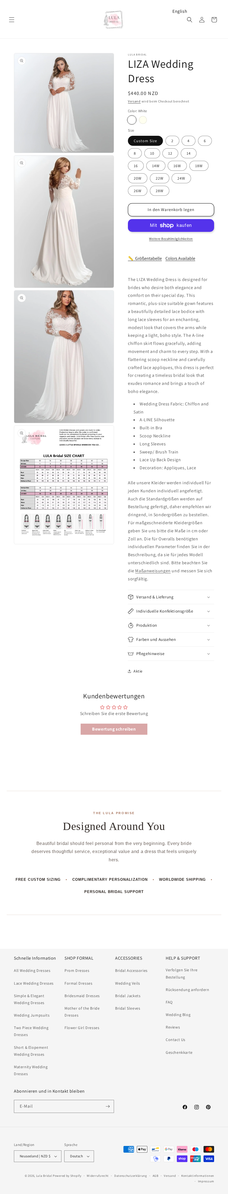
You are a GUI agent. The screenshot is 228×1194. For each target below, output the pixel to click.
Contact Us (175, 1039)
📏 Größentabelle (145, 258)
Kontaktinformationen (197, 1176)
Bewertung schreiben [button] (114, 729)
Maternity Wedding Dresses (31, 1070)
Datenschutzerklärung (130, 1176)
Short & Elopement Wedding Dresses (31, 1051)
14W (156, 165)
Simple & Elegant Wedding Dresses (29, 999)
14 (189, 153)
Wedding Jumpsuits (31, 1015)
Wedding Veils (127, 983)
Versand (134, 101)
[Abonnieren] (107, 1106)
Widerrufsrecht (98, 1176)
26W (138, 190)
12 (170, 153)
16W (177, 165)
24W (181, 178)
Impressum (206, 1181)
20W (138, 178)
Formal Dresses (78, 983)
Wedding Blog (178, 1014)
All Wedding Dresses (32, 970)
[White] (132, 120)
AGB (155, 1176)
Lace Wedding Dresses (34, 983)
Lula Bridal (44, 1176)
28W (159, 190)
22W (159, 178)
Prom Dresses (77, 970)
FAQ (169, 1002)
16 (136, 165)
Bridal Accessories (131, 970)
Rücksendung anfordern (187, 989)
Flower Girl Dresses (82, 1027)
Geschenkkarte (179, 1052)
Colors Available (180, 258)
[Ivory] (143, 120)
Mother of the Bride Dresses (82, 1012)
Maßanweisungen (152, 571)
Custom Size (145, 140)
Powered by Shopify (67, 1176)
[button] (12, 20)
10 (152, 153)
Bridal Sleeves (127, 1008)
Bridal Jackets (127, 995)
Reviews (173, 1027)
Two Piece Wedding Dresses (31, 1031)
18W (199, 165)
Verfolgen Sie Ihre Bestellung (182, 973)
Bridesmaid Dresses (82, 995)
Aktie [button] (138, 671)
